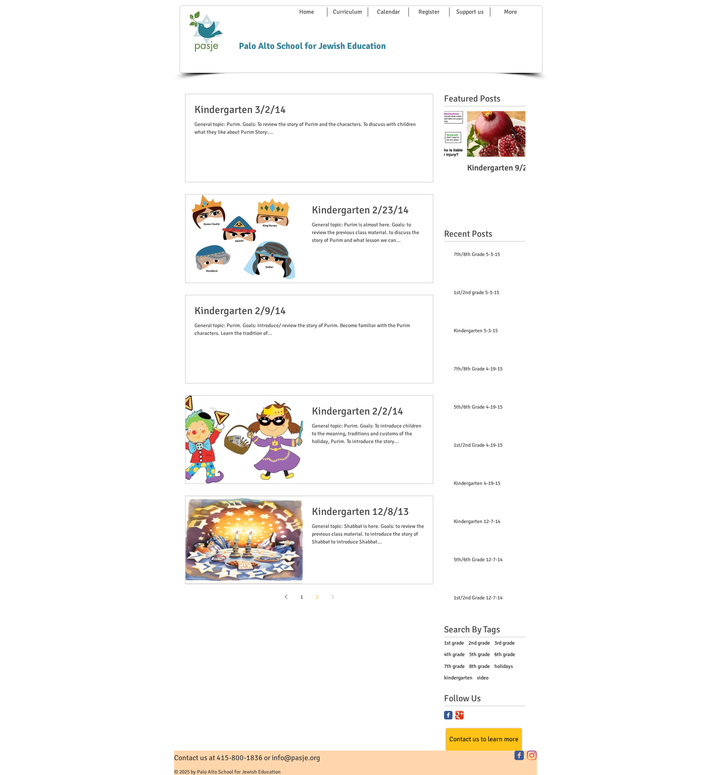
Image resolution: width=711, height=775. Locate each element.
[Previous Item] (456, 134)
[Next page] (332, 596)
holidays (503, 666)
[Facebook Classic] (448, 715)
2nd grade (479, 643)
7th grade (454, 666)
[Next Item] (513, 134)
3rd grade (504, 643)
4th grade (454, 654)
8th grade (479, 666)
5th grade (479, 654)
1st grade (454, 643)
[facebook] (519, 755)
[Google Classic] (459, 715)
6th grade (504, 654)
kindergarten (458, 678)
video (482, 678)
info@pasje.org (296, 757)
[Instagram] (532, 755)
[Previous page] (286, 596)
